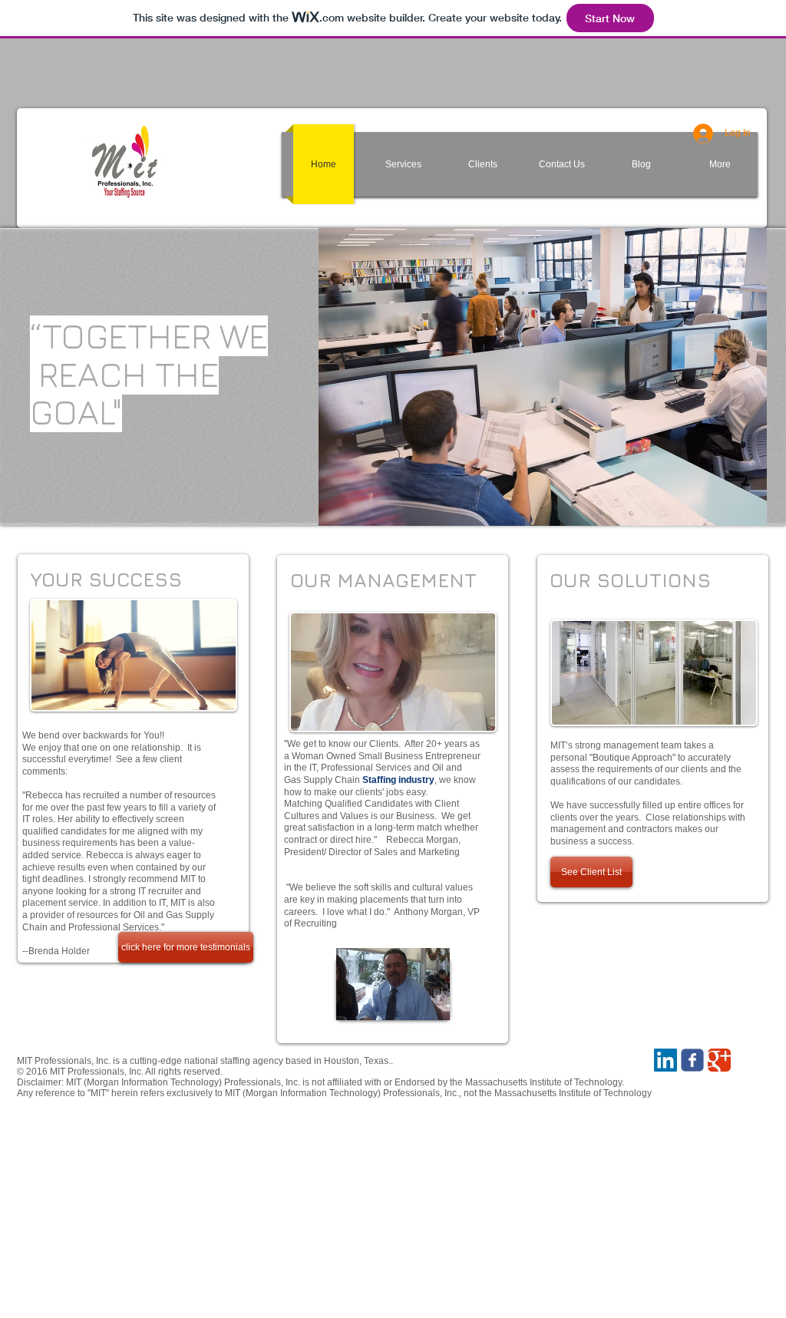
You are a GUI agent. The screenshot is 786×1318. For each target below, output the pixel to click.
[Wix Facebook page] (692, 1060)
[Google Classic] (719, 1060)
